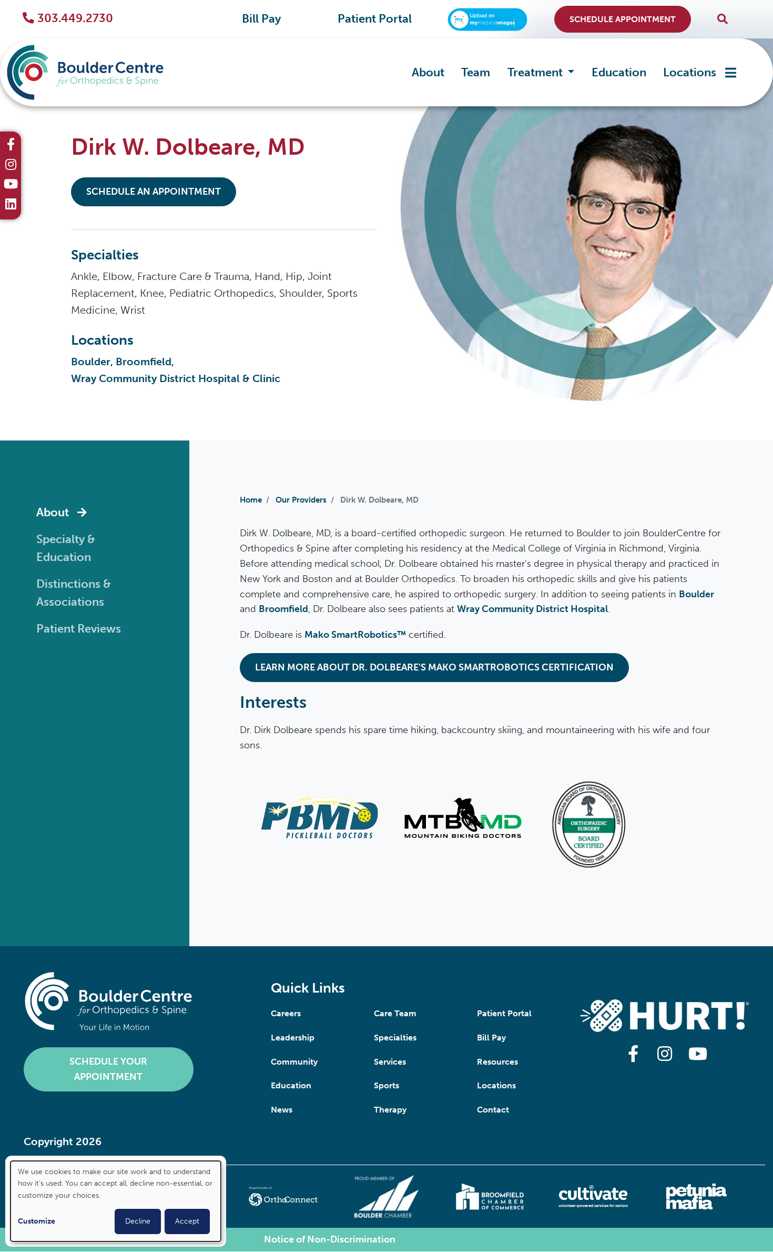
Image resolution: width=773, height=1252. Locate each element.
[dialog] (116, 1201)
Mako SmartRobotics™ (355, 634)
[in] (10, 166)
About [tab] (52, 512)
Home (251, 500)
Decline (137, 1221)
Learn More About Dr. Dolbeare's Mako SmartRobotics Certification (434, 667)
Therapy (390, 1110)
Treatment (536, 72)
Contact (493, 1110)
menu (731, 72)
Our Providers (301, 500)
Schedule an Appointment (153, 191)
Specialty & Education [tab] (65, 549)
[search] (722, 19)
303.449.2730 (75, 18)
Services (390, 1062)
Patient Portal (375, 19)
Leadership (292, 1038)
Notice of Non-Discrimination (329, 1239)
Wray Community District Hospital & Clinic (175, 378)
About (428, 72)
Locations (689, 72)
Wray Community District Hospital (532, 609)
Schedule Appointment (622, 19)
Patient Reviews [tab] (78, 629)
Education (619, 72)
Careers (286, 1013)
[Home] (92, 72)
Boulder (90, 361)
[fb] (11, 146)
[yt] (11, 185)
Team (475, 72)
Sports (386, 1085)
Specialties (395, 1038)
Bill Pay (261, 19)
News (281, 1110)
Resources (497, 1062)
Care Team (395, 1013)
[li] (10, 205)
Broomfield (143, 361)
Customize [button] (36, 1221)
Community (294, 1062)
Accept (187, 1221)
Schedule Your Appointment (108, 1069)
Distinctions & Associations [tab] (73, 593)
